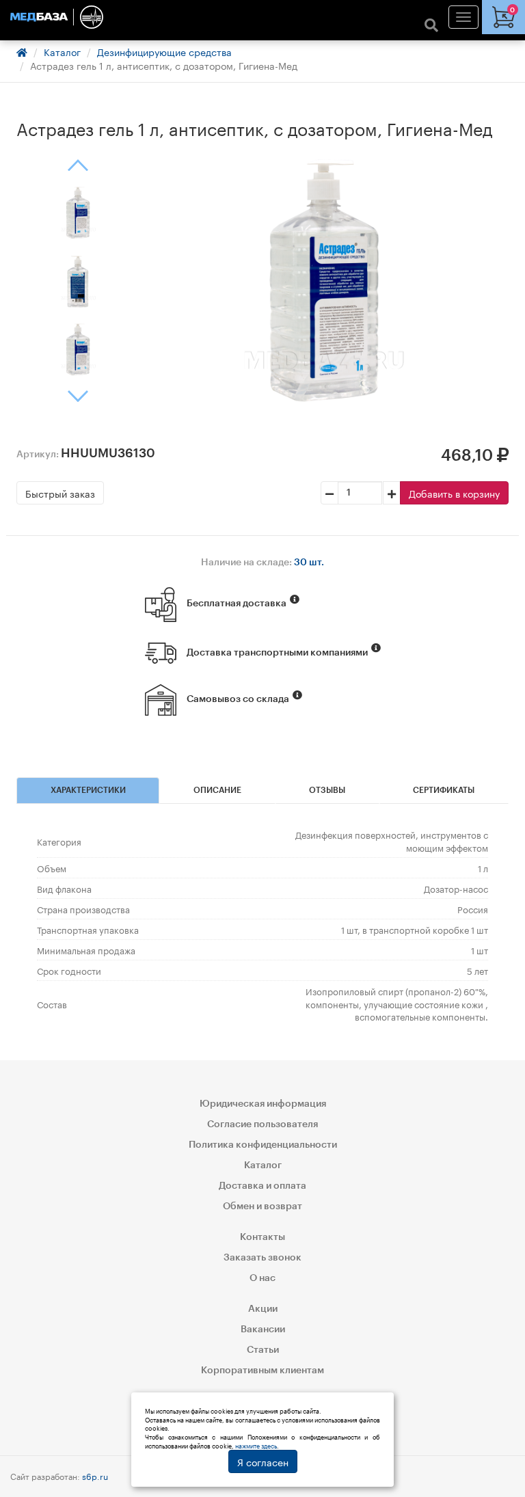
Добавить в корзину (454, 492)
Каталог (62, 51)
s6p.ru (95, 1475)
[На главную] (262, 17)
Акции (263, 1309)
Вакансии (263, 1329)
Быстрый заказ (60, 492)
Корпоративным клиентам (262, 1370)
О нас (262, 1278)
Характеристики (88, 790)
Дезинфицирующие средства (164, 51)
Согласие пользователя (262, 1124)
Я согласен (262, 1461)
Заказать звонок (262, 1258)
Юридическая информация (263, 1104)
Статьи (263, 1350)
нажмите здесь (256, 1445)
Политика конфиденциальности (263, 1145)
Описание (217, 790)
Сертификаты (443, 790)
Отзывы (327, 790)
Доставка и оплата (262, 1186)
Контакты (262, 1237)
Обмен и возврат (262, 1206)
